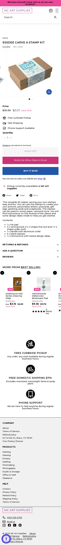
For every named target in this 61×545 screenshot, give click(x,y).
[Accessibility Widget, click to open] (6, 539)
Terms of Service (11, 431)
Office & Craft (9, 475)
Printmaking (9, 465)
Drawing (7, 455)
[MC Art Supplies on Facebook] (9, 525)
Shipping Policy (10, 498)
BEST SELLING (30, 267)
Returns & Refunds (15, 244)
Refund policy (9, 434)
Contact (7, 489)
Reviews (8, 256)
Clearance (7, 478)
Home (5, 38)
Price (6, 106)
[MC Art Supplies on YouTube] (14, 525)
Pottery (6, 458)
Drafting (7, 462)
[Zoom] (49, 92)
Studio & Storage (11, 471)
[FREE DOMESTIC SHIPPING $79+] (30, 369)
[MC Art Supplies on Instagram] (4, 525)
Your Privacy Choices (13, 441)
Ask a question (13, 250)
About (6, 428)
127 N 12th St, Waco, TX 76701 (17, 438)
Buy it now (31, 171)
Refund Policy (9, 495)
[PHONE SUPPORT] (30, 394)
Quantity (8, 133)
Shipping (6, 145)
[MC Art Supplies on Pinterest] (20, 525)
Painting (7, 452)
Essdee (6, 46)
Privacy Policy (9, 492)
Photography (9, 468)
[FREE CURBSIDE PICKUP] (30, 344)
